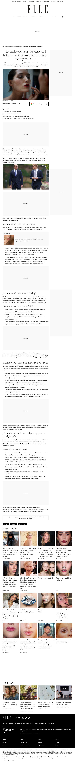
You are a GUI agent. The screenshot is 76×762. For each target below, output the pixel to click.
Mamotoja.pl (22, 739)
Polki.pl (39, 739)
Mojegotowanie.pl (23, 742)
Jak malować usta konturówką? (13, 114)
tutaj (13, 760)
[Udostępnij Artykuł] (46, 104)
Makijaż (14, 524)
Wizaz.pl (57, 742)
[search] (63, 17)
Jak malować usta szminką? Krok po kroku (16, 116)
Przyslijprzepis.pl (41, 745)
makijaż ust (22, 524)
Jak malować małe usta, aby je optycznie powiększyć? (19, 118)
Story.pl (57, 745)
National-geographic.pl (25, 745)
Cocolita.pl (5, 745)
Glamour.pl (5, 742)
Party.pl (4, 739)
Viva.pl (57, 739)
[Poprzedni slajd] (3, 693)
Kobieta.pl (40, 742)
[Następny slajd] (72, 693)
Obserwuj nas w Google (37, 104)
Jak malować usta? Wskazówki (12, 111)
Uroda (6, 524)
